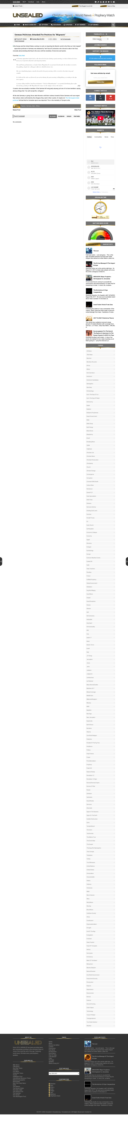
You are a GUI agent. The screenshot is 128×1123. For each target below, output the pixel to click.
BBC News (16, 1065)
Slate (14, 1085)
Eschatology (90, 550)
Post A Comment (19, 41)
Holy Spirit (89, 623)
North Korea (90, 724)
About (43, 2)
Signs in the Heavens (92, 811)
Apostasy (89, 387)
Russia (88, 790)
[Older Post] (127, 561)
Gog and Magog (91, 590)
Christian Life (90, 452)
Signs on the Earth (92, 815)
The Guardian (17, 1093)
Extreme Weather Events (93, 557)
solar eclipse (90, 1007)
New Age (89, 713)
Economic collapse (92, 532)
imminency (90, 957)
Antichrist (89, 376)
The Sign (51, 1060)
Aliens (88, 369)
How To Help (53, 1055)
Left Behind (90, 681)
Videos (88, 880)
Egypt (88, 539)
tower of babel (91, 1015)
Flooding (89, 572)
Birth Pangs (90, 427)
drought (89, 927)
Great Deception (91, 601)
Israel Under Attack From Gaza (103, 304)
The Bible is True (91, 837)
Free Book (31, 2)
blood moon (90, 909)
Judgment (89, 674)
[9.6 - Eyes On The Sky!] (100, 233)
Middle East (90, 695)
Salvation (89, 793)
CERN (88, 445)
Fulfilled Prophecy (91, 579)
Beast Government (92, 416)
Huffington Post (17, 1076)
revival (89, 996)
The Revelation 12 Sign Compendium (103, 1084)
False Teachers (91, 568)
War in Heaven (90, 895)
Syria (88, 822)
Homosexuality (91, 626)
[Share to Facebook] (54, 39)
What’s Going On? (30, 24)
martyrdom (90, 964)
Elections (89, 543)
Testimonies (90, 833)
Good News (90, 594)
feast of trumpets (92, 946)
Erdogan (89, 547)
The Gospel (90, 844)
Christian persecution (92, 460)
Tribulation (89, 855)
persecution (90, 982)
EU (87, 521)
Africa (88, 365)
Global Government (92, 583)
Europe (89, 554)
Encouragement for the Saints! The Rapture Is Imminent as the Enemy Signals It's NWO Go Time (103, 333)
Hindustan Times (18, 1073)
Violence (89, 884)
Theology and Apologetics (94, 848)
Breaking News (91, 441)
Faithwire (15, 1070)
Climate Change (91, 470)
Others (38, 106)
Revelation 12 (90, 775)
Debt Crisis (89, 499)
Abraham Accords (92, 362)
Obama (89, 732)
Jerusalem (90, 659)
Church (89, 467)
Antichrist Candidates (92, 380)
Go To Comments (65, 39)
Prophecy (89, 764)
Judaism (89, 670)
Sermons (89, 804)
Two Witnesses (91, 862)
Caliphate (89, 449)
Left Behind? (94, 24)
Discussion (57, 24)
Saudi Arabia (90, 801)
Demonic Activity (91, 507)
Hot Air (15, 1075)
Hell (88, 612)
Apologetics (90, 383)
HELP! (24, 2)
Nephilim (89, 710)
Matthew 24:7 (90, 688)
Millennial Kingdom (92, 699)
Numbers (89, 728)
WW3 (88, 891)
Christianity (90, 463)
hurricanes (90, 953)
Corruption (89, 478)
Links (37, 2)
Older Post (77, 110)
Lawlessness (90, 677)
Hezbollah (89, 619)
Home (18, 24)
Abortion (89, 358)
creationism (90, 920)
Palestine (89, 739)
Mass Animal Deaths (92, 684)
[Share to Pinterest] (56, 39)
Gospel (88, 597)
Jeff (51, 1092)
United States (90, 869)
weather (89, 1025)
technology (90, 1011)
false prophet (90, 942)
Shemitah (89, 808)
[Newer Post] (1, 561)
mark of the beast (92, 960)
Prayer (88, 757)
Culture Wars (90, 485)
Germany (28, 106)
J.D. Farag (89, 655)
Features (76, 116)
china (88, 917)
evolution (89, 938)
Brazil (88, 438)
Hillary (52, 1090)
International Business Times (22, 1078)
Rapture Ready (91, 771)
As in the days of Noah (93, 398)
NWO (88, 706)
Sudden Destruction (92, 819)
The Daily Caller (17, 1090)
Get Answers (81, 24)
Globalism (89, 587)
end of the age (91, 931)
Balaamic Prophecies (92, 412)
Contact (51, 1046)
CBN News (16, 1066)
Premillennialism (91, 761)
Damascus (89, 489)
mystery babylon (91, 967)
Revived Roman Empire (93, 782)
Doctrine (89, 514)
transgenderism (91, 1018)
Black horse (90, 430)
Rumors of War (91, 786)
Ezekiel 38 (89, 561)
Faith (88, 565)
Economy (89, 536)
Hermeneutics (90, 616)
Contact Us (88, 1112)
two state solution (92, 1022)
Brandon (52, 1084)
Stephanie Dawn (55, 1096)
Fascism (23, 106)
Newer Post (16, 110)
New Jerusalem (91, 717)
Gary (51, 1085)
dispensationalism (92, 924)
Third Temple (90, 851)
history (88, 949)
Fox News (16, 1071)
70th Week (89, 354)
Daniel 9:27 (90, 492)
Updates (68, 24)
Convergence (90, 474)
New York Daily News (19, 1083)
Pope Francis (90, 753)
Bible (88, 420)
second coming (91, 1004)
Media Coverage (91, 692)
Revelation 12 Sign (92, 779)
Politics (89, 750)
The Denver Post (18, 1091)
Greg (51, 1089)
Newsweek (16, 1081)
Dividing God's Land (92, 510)
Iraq (88, 634)
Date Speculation (91, 496)
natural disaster (91, 971)
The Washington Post (19, 1096)
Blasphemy (90, 434)
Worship (89, 906)
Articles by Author (54, 1045)
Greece (89, 605)
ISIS (88, 630)
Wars (88, 898)
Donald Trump (90, 518)
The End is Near (91, 840)
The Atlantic (16, 1086)
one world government (93, 975)
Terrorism (89, 830)
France (88, 576)
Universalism (90, 873)
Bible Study (90, 423)
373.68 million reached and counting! (100, 58)
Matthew (53, 1094)
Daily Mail (22, 55)
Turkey (88, 859)
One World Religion (92, 735)
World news (90, 902)
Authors (44, 24)
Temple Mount (91, 826)
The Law (96, 251)
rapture (89, 985)
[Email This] (49, 39)
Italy (88, 652)
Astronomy (90, 402)
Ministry (89, 703)
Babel (88, 405)
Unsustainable (90, 877)
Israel (88, 648)
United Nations (91, 866)
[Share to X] (52, 39)
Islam (33, 106)
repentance (90, 989)
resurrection (90, 993)
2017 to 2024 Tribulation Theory (103, 318)
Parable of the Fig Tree (93, 742)
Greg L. (52, 1087)
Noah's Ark (89, 721)
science (89, 1000)
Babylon (89, 409)
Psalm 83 (89, 768)
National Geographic (19, 1080)
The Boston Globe (18, 1088)
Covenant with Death (92, 481)
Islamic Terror (90, 645)
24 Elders (89, 351)
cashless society (91, 913)
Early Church (90, 525)
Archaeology (90, 391)
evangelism (90, 935)
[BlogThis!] (51, 39)
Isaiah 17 (89, 637)
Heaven (89, 608)
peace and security (92, 978)
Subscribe (100, 82)
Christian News (91, 456)
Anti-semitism (91, 373)
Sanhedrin (89, 797)
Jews (88, 666)
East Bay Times (17, 1068)
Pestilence (89, 746)
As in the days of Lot (92, 394)
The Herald (16, 1095)
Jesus (88, 663)
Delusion (89, 503)
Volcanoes (89, 888)
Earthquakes (90, 528)
